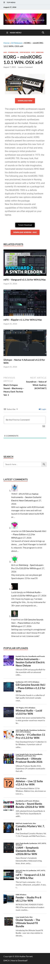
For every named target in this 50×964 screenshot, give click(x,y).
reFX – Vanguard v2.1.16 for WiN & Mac (24, 279)
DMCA (6, 960)
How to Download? (19, 960)
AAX (5, 52)
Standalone (13, 52)
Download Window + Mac (25, 232)
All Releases (16, 42)
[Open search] (43, 32)
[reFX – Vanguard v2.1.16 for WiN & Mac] (25, 263)
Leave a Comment (25, 67)
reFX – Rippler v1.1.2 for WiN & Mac (22, 319)
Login (43, 409)
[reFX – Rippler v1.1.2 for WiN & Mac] (25, 303)
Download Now (25, 101)
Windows (39, 52)
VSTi (33, 52)
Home (6, 42)
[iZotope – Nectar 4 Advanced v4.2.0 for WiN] (25, 343)
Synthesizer (25, 52)
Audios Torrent (25, 956)
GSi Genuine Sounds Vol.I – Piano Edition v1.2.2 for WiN (28, 534)
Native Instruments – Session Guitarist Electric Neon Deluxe (26, 497)
